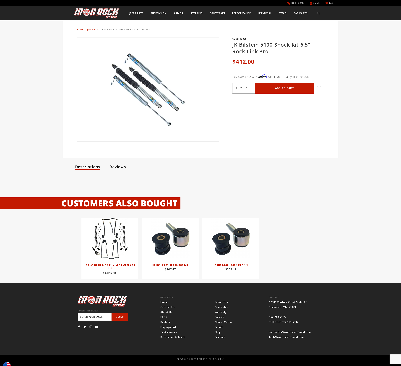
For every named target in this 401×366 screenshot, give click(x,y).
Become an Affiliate (173, 337)
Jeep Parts (136, 13)
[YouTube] (96, 327)
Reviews (118, 166)
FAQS (163, 317)
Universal (265, 13)
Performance (241, 13)
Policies (219, 317)
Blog (217, 332)
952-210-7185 (298, 3)
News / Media (223, 322)
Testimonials (168, 332)
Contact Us (167, 307)
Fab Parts (301, 13)
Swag (283, 13)
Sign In (316, 3)
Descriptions (87, 166)
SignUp (120, 316)
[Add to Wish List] (319, 87)
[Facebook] (79, 327)
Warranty (221, 312)
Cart (331, 3)
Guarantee (222, 307)
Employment (168, 327)
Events (219, 327)
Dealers (165, 322)
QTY (239, 88)
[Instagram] (90, 327)
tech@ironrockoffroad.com (286, 337)
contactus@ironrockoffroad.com (290, 332)
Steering (196, 13)
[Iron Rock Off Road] (97, 13)
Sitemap (220, 337)
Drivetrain (217, 13)
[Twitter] (84, 327)
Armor (178, 13)
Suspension (159, 13)
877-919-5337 (290, 322)
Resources (221, 302)
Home (164, 302)
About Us (166, 312)
